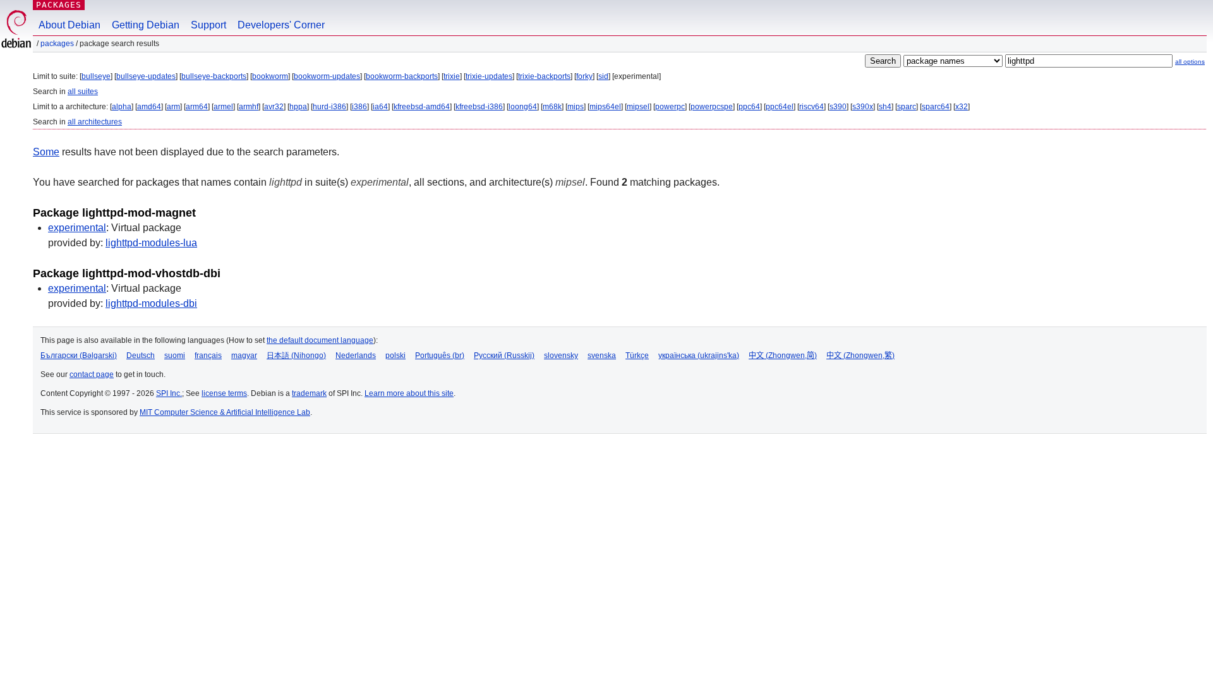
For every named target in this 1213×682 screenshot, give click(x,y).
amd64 (149, 106)
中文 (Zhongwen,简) (783, 355)
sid (603, 76)
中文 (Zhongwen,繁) (860, 355)
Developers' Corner (281, 25)
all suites (83, 91)
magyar (244, 355)
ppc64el (780, 106)
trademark (309, 393)
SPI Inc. (169, 393)
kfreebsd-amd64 (422, 106)
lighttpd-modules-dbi (151, 303)
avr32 (274, 106)
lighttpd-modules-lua (151, 242)
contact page (91, 374)
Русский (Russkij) (504, 355)
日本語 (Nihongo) (296, 355)
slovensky (561, 355)
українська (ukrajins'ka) (698, 355)
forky (584, 76)
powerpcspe (712, 106)
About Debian (69, 25)
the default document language (320, 340)
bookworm (270, 76)
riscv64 (811, 106)
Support (208, 25)
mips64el (605, 106)
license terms (224, 393)
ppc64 (749, 106)
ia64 (380, 106)
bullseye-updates (146, 76)
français (208, 355)
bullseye (96, 76)
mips (575, 106)
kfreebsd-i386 (479, 106)
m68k (552, 106)
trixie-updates (489, 76)
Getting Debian (145, 25)
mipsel (638, 106)
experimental (77, 227)
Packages (58, 4)
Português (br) (439, 355)
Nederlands (355, 355)
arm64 (197, 106)
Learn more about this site (409, 393)
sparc (906, 106)
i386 (359, 106)
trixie (452, 76)
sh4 (885, 106)
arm (173, 106)
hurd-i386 (329, 106)
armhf (248, 106)
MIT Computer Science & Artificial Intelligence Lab (225, 412)
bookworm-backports (402, 76)
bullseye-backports (213, 76)
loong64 (523, 106)
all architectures (95, 121)
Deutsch (140, 355)
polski (395, 355)
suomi (174, 355)
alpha (121, 106)
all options (1190, 61)
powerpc (670, 106)
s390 (838, 106)
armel (223, 106)
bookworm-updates (327, 76)
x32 (961, 106)
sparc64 (936, 106)
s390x (862, 106)
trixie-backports (544, 76)
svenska (602, 355)
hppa (298, 106)
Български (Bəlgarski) (78, 355)
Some (46, 152)
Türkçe (637, 355)
